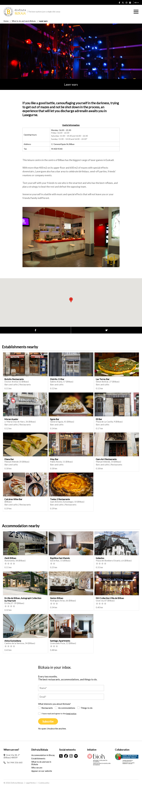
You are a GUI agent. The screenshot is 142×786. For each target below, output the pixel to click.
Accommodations (66, 707)
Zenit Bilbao (10, 558)
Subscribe (48, 721)
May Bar (54, 459)
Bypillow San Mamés (60, 558)
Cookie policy (43, 783)
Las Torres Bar (103, 379)
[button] (71, 300)
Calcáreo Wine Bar (13, 499)
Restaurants (47, 707)
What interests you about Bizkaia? (54, 703)
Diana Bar (9, 459)
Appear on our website (41, 771)
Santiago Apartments (60, 640)
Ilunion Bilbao (56, 598)
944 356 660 (16, 762)
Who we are (36, 767)
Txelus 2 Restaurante (60, 499)
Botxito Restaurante (14, 379)
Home (6, 21)
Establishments (38, 758)
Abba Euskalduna (12, 640)
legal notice (71, 713)
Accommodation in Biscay (43, 755)
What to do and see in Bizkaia (24, 21)
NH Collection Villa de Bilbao (110, 598)
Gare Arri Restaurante (106, 459)
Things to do (86, 707)
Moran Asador (11, 419)
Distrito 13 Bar (57, 379)
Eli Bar (99, 419)
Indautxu (100, 558)
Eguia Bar (54, 419)
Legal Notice (31, 783)
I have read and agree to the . (59, 713)
